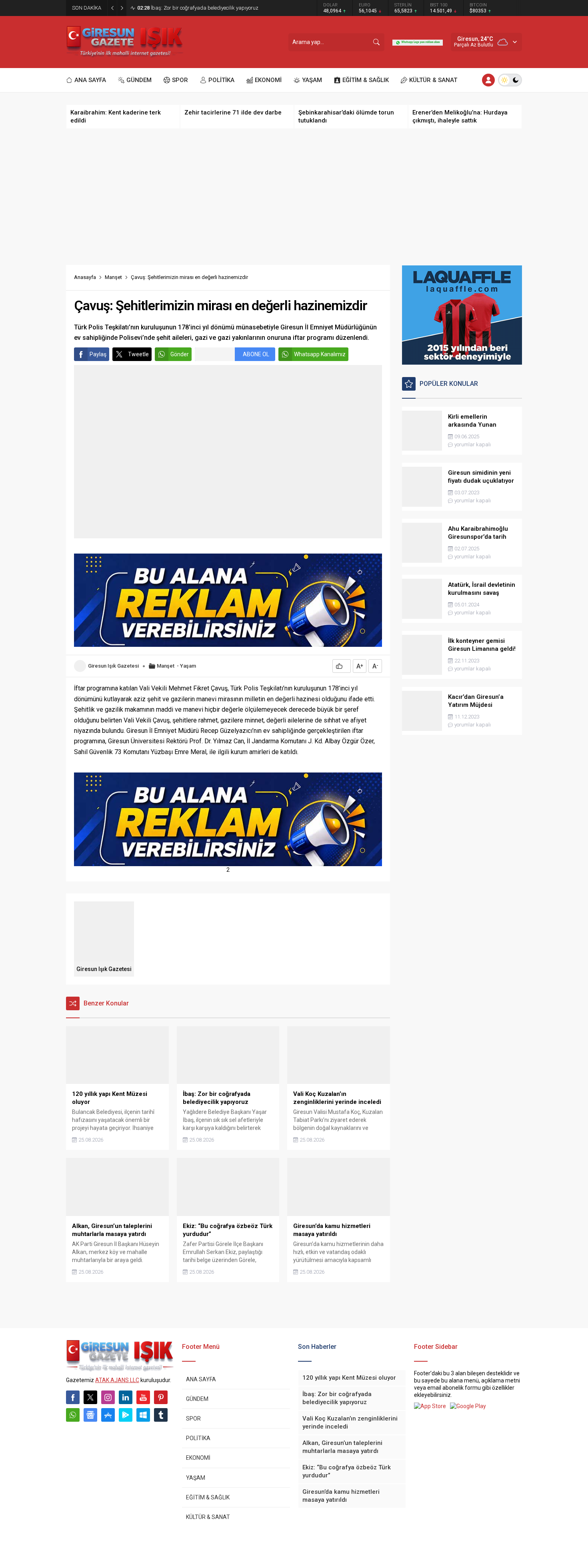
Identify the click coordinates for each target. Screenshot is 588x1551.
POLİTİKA (198, 1438)
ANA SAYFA (201, 1379)
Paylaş (98, 354)
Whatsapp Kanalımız (320, 354)
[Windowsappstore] (143, 1415)
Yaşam (188, 666)
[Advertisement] (294, 197)
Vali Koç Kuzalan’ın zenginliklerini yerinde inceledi (199, 8)
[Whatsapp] (73, 1415)
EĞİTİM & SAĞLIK (208, 1497)
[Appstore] (108, 1415)
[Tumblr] (161, 1415)
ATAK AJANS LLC (117, 1380)
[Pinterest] (161, 1397)
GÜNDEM (197, 1399)
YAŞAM (195, 1478)
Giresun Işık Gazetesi (113, 666)
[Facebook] (73, 1397)
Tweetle (138, 354)
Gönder (179, 354)
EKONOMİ (198, 1458)
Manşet (113, 277)
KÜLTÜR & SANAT (208, 1517)
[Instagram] (108, 1397)
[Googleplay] (125, 1415)
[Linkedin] (125, 1397)
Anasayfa (85, 277)
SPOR (193, 1418)
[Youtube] (143, 1397)
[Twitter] (90, 1397)
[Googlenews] (90, 1415)
